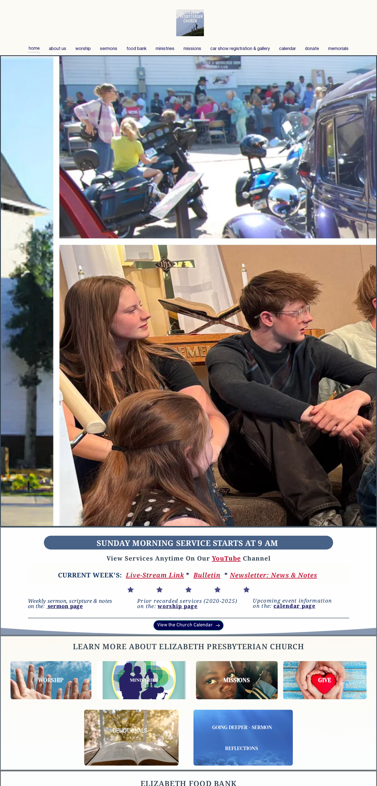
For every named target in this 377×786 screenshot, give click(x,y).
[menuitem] (34, 48)
